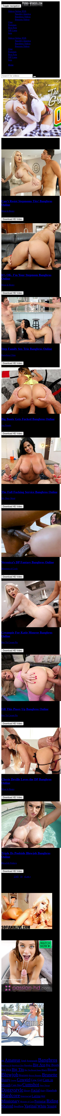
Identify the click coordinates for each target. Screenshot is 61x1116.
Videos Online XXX (17, 11)
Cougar (13, 1080)
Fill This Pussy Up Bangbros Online (24, 709)
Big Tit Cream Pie (9, 642)
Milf (43, 1096)
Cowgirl (23, 1079)
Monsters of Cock (9, 568)
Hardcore (10, 1095)
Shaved (7, 1106)
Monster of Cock (27, 1102)
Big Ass (39, 1065)
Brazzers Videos (22, 19)
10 (21, 876)
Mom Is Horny (8, 211)
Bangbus (28, 1065)
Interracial (26, 1096)
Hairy (43, 1090)
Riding (52, 1100)
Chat (10, 22)
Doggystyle (12, 1089)
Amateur (12, 1060)
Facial (35, 1090)
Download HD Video (12, 219)
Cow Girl (36, 1080)
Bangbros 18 (6, 1065)
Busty (5, 1080)
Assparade (32, 1060)
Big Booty (52, 1065)
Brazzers (23, 1075)
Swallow (19, 1106)
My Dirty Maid (8, 498)
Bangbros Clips (8, 355)
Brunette (49, 1074)
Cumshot (30, 1084)
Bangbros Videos (22, 16)
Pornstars (12, 25)
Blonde (52, 1069)
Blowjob (9, 1074)
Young (52, 1106)
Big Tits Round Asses (33, 1070)
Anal (23, 1060)
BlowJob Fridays (9, 863)
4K (2, 1060)
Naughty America (23, 14)
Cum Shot (16, 1085)
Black (44, 1070)
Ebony (27, 1090)
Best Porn (12, 27)
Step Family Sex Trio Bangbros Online (26, 349)
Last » (28, 876)
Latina (36, 1096)
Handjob (51, 1090)
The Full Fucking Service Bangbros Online (29, 492)
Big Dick (6, 1069)
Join (10, 33)
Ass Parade (6, 425)
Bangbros (47, 1060)
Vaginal (30, 1106)
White (41, 1106)
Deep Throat (45, 1085)
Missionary (10, 1101)
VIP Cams (12, 30)
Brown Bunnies (35, 1075)
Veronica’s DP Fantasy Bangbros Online (27, 562)
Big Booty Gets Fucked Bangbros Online (28, 419)
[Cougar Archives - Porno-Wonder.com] (32, 6)
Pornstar (40, 1101)
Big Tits (18, 1069)
